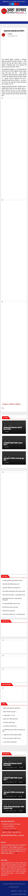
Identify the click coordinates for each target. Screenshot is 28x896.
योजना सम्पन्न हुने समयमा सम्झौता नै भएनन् (12, 738)
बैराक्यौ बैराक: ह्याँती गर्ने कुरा (9, 722)
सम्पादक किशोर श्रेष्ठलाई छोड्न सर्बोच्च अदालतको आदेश (13, 591)
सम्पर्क (25, 891)
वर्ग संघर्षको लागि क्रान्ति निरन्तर (10, 726)
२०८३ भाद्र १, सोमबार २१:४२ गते (10, 810)
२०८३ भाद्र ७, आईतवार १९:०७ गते (10, 767)
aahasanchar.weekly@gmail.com (10, 830)
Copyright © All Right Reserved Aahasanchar (14, 883)
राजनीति (9, 456)
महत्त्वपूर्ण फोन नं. (14, 891)
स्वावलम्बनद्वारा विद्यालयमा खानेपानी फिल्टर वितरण (12, 428)
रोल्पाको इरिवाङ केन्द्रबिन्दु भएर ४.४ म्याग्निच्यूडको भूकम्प (13, 614)
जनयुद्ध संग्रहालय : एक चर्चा (9, 715)
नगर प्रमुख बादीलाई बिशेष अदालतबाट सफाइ (11, 603)
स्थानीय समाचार (10, 425)
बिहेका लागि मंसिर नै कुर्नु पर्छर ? (10, 711)
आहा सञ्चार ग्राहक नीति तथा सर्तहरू (18, 894)
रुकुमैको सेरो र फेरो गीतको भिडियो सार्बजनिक (13, 734)
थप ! (16, 853)
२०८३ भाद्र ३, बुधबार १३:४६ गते (10, 796)
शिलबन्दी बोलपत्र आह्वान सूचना (8, 610)
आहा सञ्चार (10, 34)
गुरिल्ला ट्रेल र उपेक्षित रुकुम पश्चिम (11, 719)
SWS (17, 887)
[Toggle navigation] (1, 23)
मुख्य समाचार (5, 425)
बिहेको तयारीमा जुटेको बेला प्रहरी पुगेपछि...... (12, 708)
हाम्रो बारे (20, 891)
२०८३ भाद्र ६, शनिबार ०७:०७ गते (10, 782)
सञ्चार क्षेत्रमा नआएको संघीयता (10, 742)
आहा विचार (5, 441)
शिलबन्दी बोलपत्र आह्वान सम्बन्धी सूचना (10, 607)
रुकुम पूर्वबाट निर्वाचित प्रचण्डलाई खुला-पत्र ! (14, 459)
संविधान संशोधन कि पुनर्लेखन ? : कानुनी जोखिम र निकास (13, 594)
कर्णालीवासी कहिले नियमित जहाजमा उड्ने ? (12, 444)
